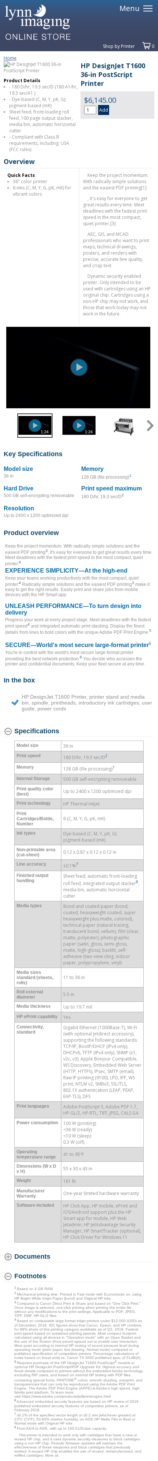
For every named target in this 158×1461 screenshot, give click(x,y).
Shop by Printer (119, 46)
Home (10, 58)
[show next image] (146, 368)
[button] (149, 425)
